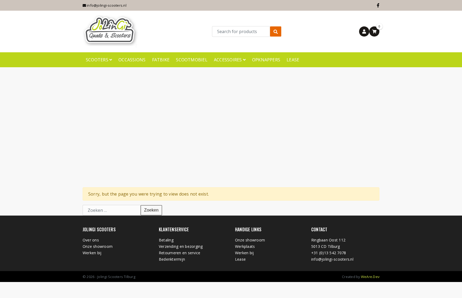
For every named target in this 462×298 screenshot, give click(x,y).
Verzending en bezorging (181, 246)
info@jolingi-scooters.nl (106, 5)
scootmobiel (191, 60)
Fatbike (161, 60)
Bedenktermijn (172, 259)
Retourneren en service (179, 252)
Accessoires (228, 60)
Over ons (91, 240)
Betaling (166, 240)
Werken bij (92, 252)
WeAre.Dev (370, 276)
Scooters (97, 60)
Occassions (131, 60)
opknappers (266, 60)
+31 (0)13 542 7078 (328, 252)
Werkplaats (245, 246)
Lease (293, 60)
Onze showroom (98, 246)
